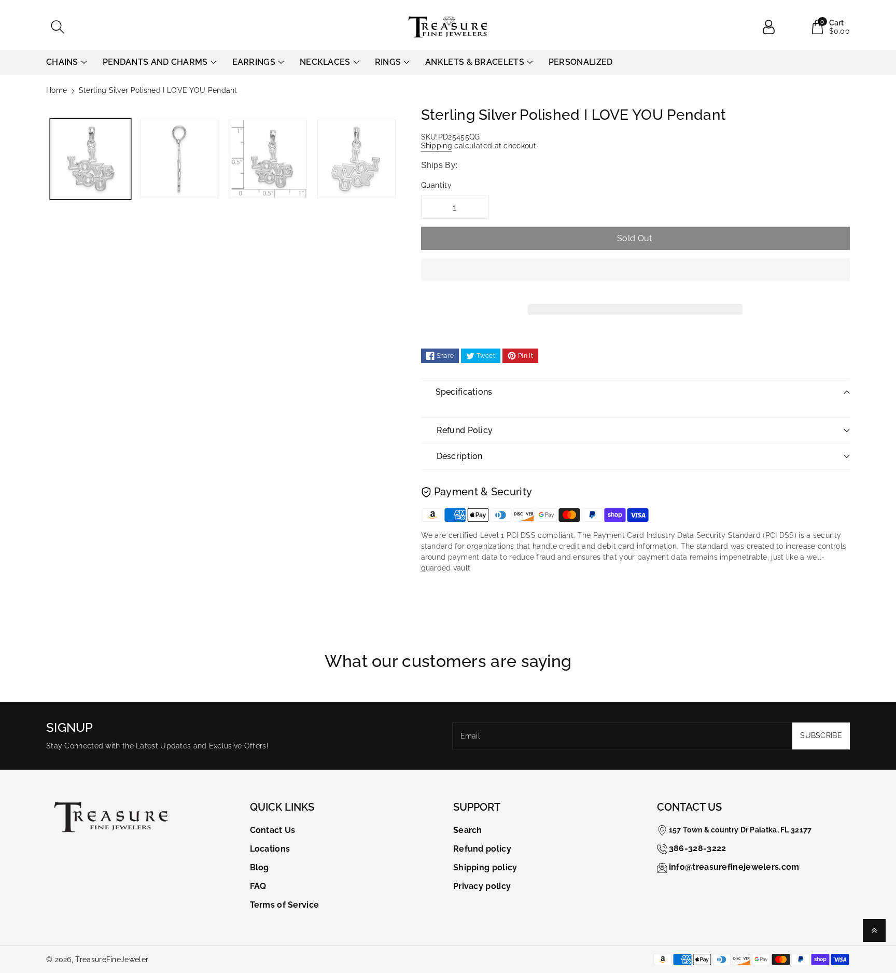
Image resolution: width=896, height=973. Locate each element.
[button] (635, 277)
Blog (259, 867)
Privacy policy (482, 886)
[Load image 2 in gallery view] (179, 159)
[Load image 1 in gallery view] (90, 159)
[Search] (57, 27)
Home (56, 90)
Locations (270, 849)
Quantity (436, 185)
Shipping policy (485, 867)
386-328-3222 (697, 848)
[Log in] (772, 27)
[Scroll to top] (874, 930)
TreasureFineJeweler (111, 959)
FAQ (258, 886)
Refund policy (482, 849)
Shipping (436, 146)
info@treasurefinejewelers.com (734, 867)
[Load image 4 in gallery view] (356, 159)
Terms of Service (284, 905)
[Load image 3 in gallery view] (268, 159)
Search (467, 830)
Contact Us (273, 830)
